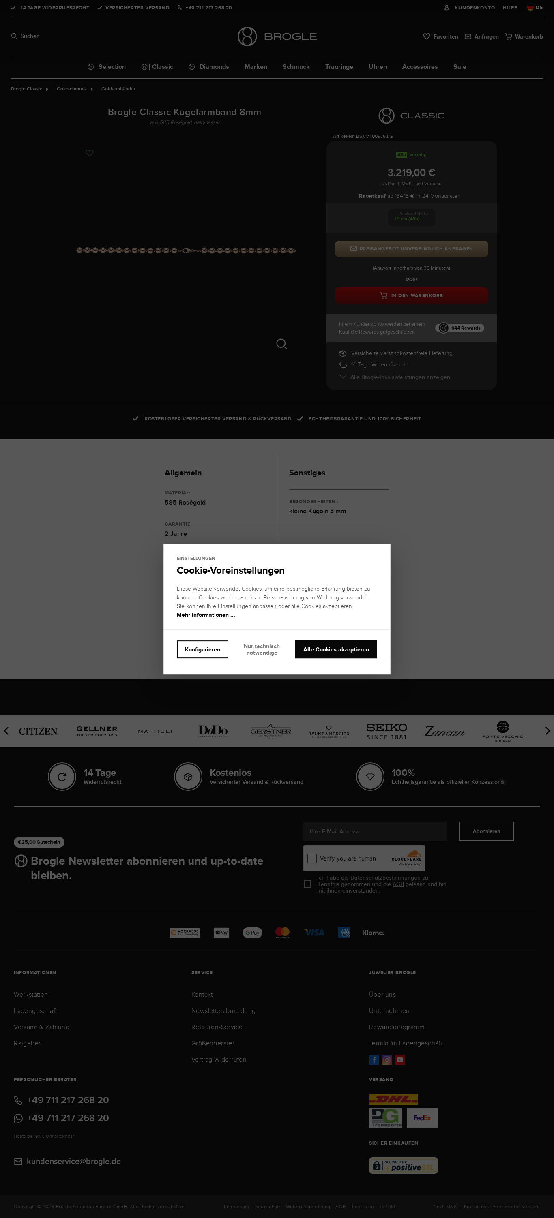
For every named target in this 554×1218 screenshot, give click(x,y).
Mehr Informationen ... (206, 615)
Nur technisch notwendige (262, 649)
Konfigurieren (202, 649)
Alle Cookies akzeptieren (336, 649)
